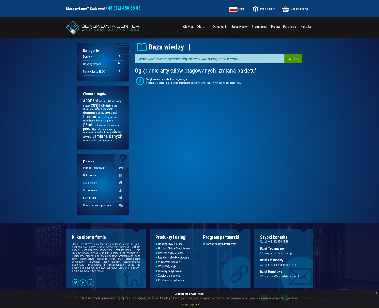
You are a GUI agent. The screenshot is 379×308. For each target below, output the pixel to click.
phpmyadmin (112, 125)
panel (88, 124)
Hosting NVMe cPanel (170, 244)
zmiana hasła (89, 140)
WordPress (88, 137)
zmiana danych (108, 136)
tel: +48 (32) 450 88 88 (276, 241)
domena (89, 112)
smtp (109, 129)
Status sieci (259, 27)
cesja (95, 105)
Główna (188, 27)
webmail (117, 132)
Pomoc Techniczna (94, 168)
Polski (242, 8)
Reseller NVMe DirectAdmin (174, 257)
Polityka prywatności (192, 304)
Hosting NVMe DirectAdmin (174, 248)
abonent (91, 100)
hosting (90, 116)
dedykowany (107, 109)
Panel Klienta (267, 9)
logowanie (111, 117)
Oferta (202, 27)
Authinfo (112, 101)
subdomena (89, 132)
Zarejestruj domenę (169, 275)
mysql (104, 120)
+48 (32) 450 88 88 (123, 8)
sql (113, 129)
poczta (88, 128)
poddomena (100, 129)
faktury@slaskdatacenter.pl (280, 265)
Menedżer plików (91, 120)
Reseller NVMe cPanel (170, 253)
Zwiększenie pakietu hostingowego (166, 79)
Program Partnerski (283, 27)
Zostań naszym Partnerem (221, 244)
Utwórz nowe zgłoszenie (97, 205)
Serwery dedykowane (170, 271)
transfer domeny (103, 132)
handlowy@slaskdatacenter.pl (281, 276)
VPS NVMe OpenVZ (169, 262)
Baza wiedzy (239, 27)
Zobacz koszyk (299, 9)
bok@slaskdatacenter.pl (278, 253)
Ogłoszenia (220, 27)
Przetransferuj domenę (171, 280)
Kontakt (305, 27)
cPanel (106, 105)
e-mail (107, 113)
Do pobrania (90, 190)
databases (95, 109)
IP (99, 117)
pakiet (110, 120)
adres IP (103, 101)
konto (103, 117)
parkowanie (99, 125)
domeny (100, 113)
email (114, 113)
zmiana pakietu (104, 140)
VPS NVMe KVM (167, 266)
